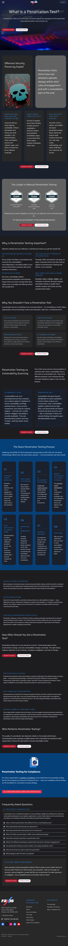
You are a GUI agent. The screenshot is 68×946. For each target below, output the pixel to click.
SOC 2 (45, 279)
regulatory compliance (27, 778)
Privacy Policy (29, 917)
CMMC (56, 279)
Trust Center (29, 914)
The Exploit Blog (51, 904)
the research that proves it (45, 220)
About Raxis (29, 907)
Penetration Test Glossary (53, 907)
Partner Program (30, 920)
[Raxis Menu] (3, 2)
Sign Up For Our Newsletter (32, 922)
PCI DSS (38, 279)
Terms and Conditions (31, 912)
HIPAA (50, 279)
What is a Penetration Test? (53, 909)
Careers (28, 909)
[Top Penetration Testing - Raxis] (16, 196)
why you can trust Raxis (24, 220)
